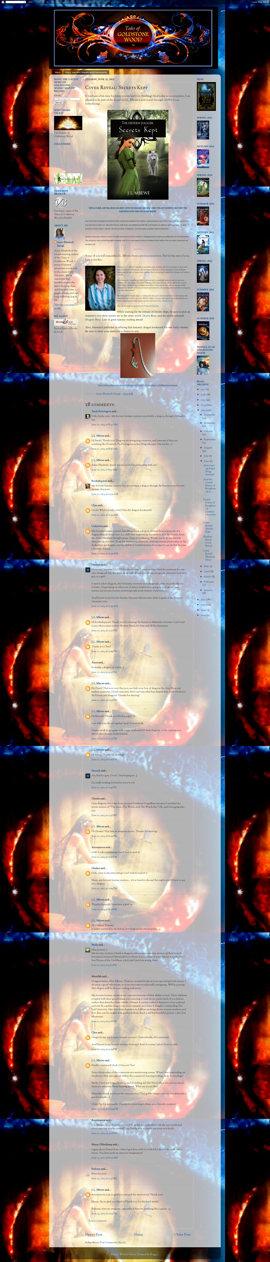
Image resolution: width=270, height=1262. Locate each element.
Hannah (96, 565)
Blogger (154, 1254)
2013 (203, 410)
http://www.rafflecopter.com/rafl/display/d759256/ (120, 385)
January (208, 590)
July (206, 456)
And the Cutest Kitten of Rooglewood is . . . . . (209, 487)
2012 (203, 600)
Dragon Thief (93, 319)
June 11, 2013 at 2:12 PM (104, 672)
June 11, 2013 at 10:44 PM (105, 1109)
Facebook (139, 306)
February (209, 582)
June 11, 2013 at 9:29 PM (104, 1049)
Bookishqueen (99, 481)
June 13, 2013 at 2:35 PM (104, 1178)
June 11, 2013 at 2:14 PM (104, 700)
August (208, 448)
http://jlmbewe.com (165, 301)
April (207, 571)
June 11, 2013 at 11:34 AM (105, 515)
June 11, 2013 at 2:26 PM (104, 759)
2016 (203, 395)
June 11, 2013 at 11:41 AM (105, 606)
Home (57, 72)
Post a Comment (97, 1221)
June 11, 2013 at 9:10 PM (104, 965)
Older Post (182, 1234)
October (208, 431)
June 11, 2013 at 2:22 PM (104, 739)
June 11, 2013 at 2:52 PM (104, 815)
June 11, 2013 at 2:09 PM (104, 651)
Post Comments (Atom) (113, 1242)
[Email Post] (141, 394)
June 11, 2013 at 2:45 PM (104, 787)
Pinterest (155, 306)
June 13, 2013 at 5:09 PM (104, 1214)
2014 (203, 405)
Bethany (96, 1169)
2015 (203, 400)
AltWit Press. (172, 100)
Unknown (97, 526)
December (209, 415)
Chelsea (96, 868)
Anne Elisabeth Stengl (65, 244)
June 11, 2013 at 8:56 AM (104, 449)
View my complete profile (64, 306)
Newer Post (93, 1234)
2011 (203, 605)
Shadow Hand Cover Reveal (207, 541)
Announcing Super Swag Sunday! (209, 470)
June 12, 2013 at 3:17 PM (104, 1133)
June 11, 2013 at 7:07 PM (104, 857)
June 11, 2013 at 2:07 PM (104, 631)
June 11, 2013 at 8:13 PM (104, 934)
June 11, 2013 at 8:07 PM (104, 909)
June (207, 461)
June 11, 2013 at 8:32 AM (104, 425)
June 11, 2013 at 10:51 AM (105, 494)
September (210, 439)
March (208, 577)
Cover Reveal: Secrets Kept (208, 527)
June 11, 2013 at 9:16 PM (104, 1021)
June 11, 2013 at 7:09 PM (104, 888)
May (206, 566)
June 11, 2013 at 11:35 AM (105, 554)
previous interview (150, 256)
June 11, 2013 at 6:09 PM (104, 836)
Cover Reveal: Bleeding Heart (209, 555)
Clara (94, 505)
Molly (95, 945)
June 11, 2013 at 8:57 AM (104, 470)
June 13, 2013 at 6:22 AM (105, 1158)
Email (57, 95)
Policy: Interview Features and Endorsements (86, 72)
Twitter (146, 306)
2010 (203, 610)
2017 (203, 389)
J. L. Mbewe (98, 436)
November (209, 423)
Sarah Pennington (101, 411)
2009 (204, 615)
